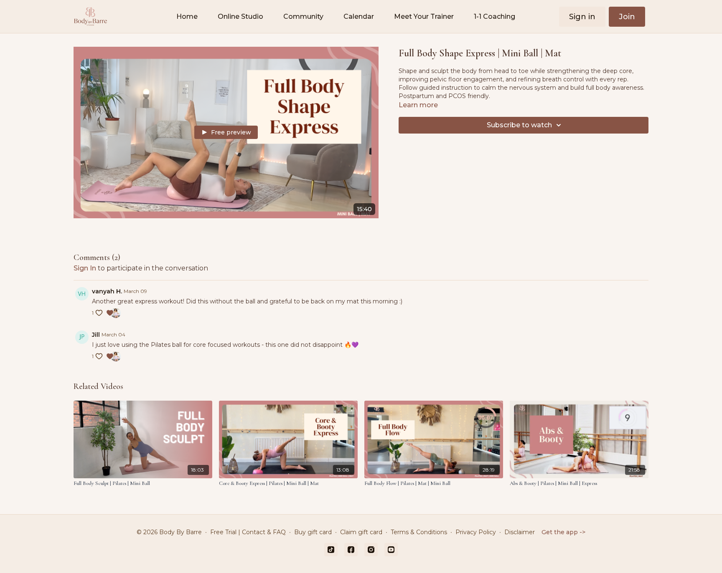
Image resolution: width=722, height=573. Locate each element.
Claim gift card (361, 532)
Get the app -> (563, 532)
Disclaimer (519, 532)
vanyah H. (107, 291)
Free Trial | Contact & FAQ (248, 532)
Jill (96, 334)
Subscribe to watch (519, 125)
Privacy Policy (475, 532)
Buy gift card (313, 532)
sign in (85, 268)
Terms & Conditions (419, 532)
